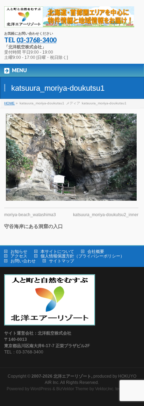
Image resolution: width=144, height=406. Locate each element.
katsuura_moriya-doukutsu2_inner (105, 214)
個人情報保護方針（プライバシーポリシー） (82, 256)
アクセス (18, 256)
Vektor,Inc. (104, 388)
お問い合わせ (23, 261)
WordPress (40, 388)
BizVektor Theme (72, 388)
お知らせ (18, 251)
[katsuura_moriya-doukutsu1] (71, 157)
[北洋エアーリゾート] (69, 19)
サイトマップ (61, 261)
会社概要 (95, 251)
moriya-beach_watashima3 (30, 214)
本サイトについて (57, 251)
